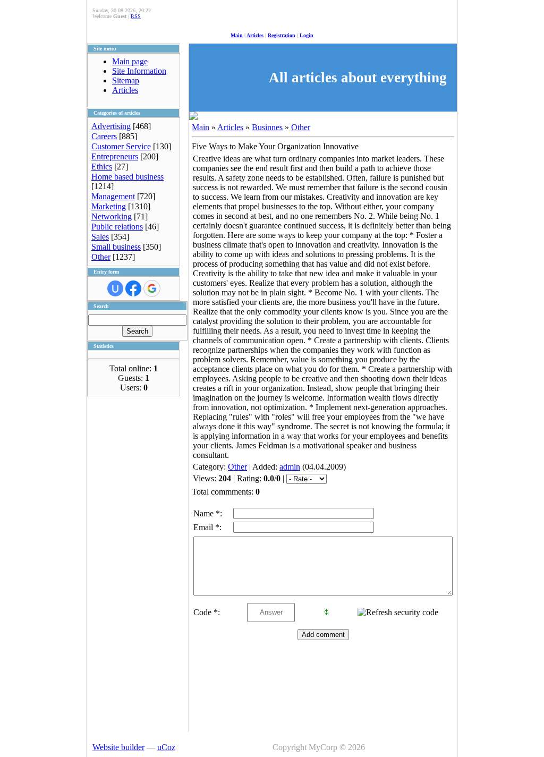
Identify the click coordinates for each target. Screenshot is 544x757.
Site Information (139, 70)
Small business (116, 246)
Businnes (267, 127)
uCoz (166, 747)
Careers (104, 136)
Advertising (111, 126)
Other (100, 256)
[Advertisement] (129, 556)
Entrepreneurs (114, 156)
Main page (130, 61)
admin (289, 466)
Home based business (127, 176)
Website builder (118, 747)
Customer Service (121, 146)
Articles (255, 35)
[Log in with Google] (151, 288)
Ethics (101, 166)
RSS (136, 16)
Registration (281, 35)
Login (306, 35)
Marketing (108, 206)
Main (237, 35)
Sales (100, 236)
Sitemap (125, 80)
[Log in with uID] (115, 288)
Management (113, 196)
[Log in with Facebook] (133, 288)
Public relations (117, 226)
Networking (111, 216)
